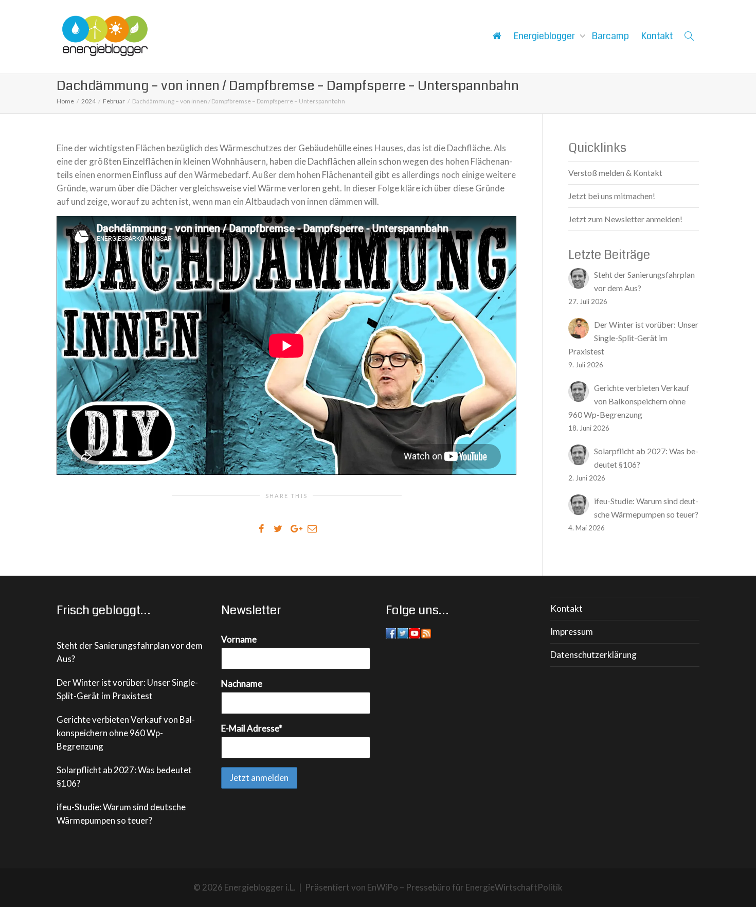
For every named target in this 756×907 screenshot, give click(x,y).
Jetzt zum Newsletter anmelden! (625, 219)
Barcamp (610, 36)
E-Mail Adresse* (251, 728)
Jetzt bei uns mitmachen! (611, 196)
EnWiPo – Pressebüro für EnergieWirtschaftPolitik (465, 887)
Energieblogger (545, 36)
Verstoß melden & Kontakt (615, 172)
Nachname (241, 683)
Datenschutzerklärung (593, 654)
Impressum (571, 631)
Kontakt (657, 36)
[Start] (496, 36)
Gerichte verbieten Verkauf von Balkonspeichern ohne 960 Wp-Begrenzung (126, 733)
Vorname (239, 639)
